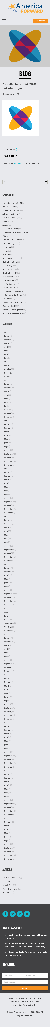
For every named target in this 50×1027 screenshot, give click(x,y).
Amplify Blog (7, 221)
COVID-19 (6, 236)
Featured (6, 254)
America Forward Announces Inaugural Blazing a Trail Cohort (26, 936)
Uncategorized (8, 306)
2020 (4, 564)
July (5, 358)
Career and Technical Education (15, 232)
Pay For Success (8, 284)
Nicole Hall (6, 892)
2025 (4, 362)
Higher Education (9, 262)
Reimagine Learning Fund (12, 291)
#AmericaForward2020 (12, 203)
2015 (4, 770)
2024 (4, 380)
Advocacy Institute (10, 214)
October (7, 369)
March (6, 343)
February (7, 340)
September (8, 454)
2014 (4, 818)
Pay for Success (8, 288)
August (7, 410)
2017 (4, 675)
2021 (4, 516)
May (6, 351)
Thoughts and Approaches (13, 302)
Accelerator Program (11, 210)
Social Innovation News (12, 295)
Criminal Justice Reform (12, 240)
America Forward (9, 218)
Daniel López (7, 885)
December (8, 376)
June (6, 354)
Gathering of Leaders (11, 258)
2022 (4, 469)
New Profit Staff (9, 273)
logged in (18, 164)
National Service (9, 269)
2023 (4, 421)
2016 (4, 723)
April (6, 347)
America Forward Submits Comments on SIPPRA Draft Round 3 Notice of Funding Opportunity (26, 945)
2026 (4, 332)
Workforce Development (12, 310)
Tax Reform (7, 299)
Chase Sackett (8, 881)
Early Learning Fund (10, 243)
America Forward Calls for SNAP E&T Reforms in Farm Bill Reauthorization (26, 953)
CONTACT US (40, 21)
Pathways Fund (8, 280)
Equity (5, 251)
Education (6, 247)
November (8, 373)
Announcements (9, 225)
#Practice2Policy (9, 207)
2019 (4, 608)
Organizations (8, 277)
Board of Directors (10, 229)
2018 (4, 634)
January (7, 336)
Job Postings (7, 266)
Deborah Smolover (10, 889)
